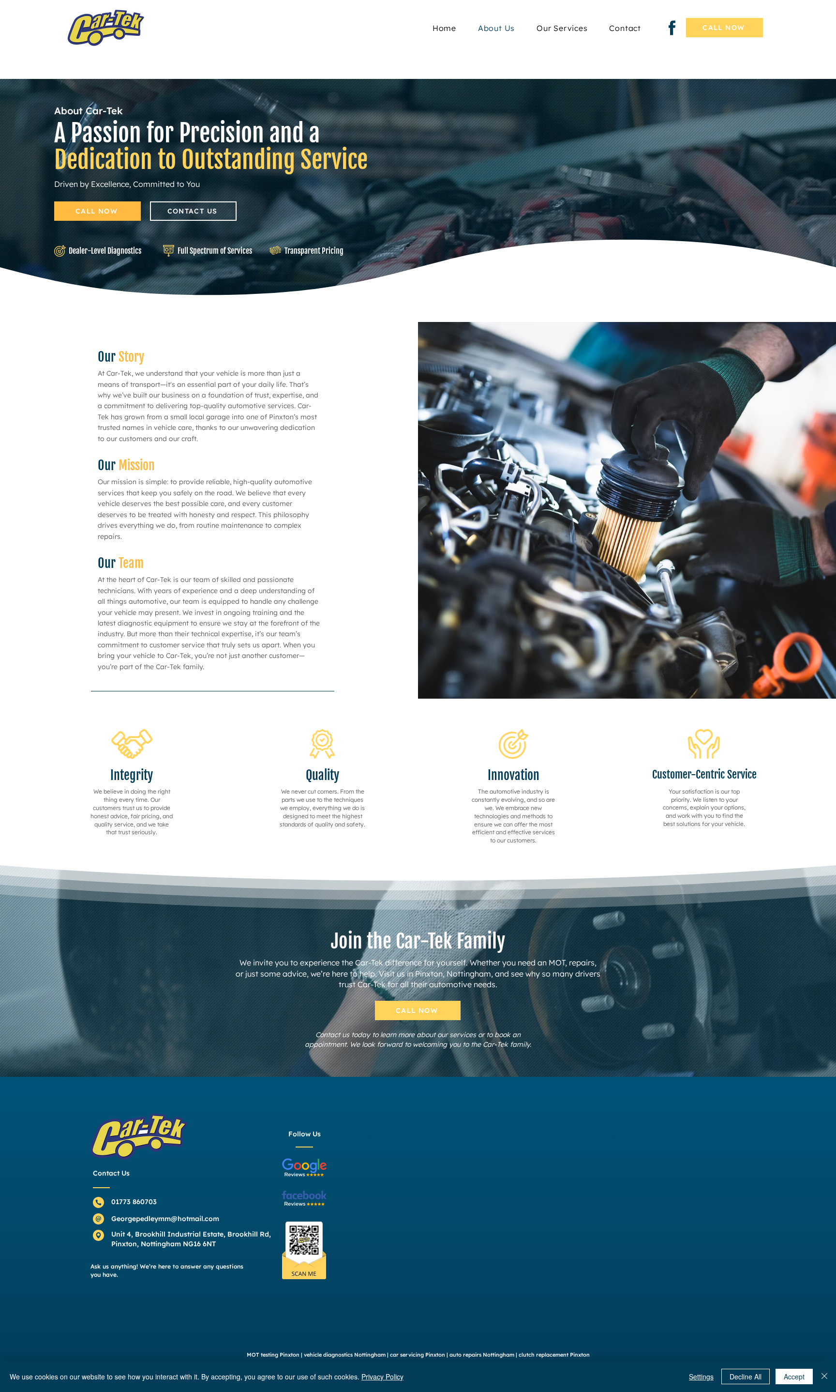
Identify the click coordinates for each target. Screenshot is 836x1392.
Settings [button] (701, 1376)
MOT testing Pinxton (273, 1354)
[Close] (824, 1376)
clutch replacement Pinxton (554, 1354)
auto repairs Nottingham (481, 1354)
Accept (794, 1376)
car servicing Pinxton (417, 1354)
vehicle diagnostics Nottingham (345, 1354)
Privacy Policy (382, 1376)
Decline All (745, 1376)
